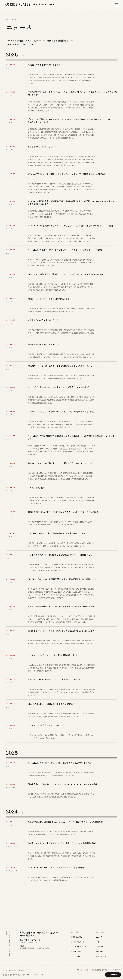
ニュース (99, 937)
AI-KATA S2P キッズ (78, 946)
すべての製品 (76, 956)
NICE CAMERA (76, 937)
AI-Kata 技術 (76, 951)
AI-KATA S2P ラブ (77, 942)
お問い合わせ (101, 956)
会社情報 (99, 951)
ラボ (97, 942)
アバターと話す (113, 975)
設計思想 (99, 946)
